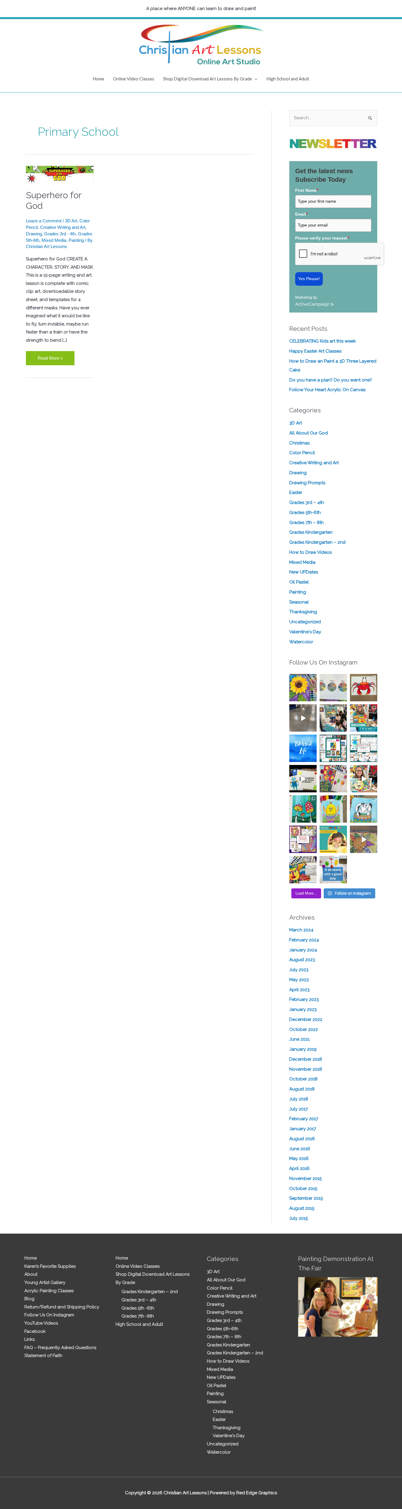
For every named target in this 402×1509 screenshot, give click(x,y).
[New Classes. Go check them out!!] (363, 778)
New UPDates (303, 572)
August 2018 (302, 1089)
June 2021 (299, 1039)
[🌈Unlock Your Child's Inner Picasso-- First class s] (333, 839)
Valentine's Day (305, 631)
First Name (306, 190)
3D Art (71, 220)
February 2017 (303, 1118)
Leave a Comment (44, 220)
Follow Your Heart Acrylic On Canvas (327, 389)
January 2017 (302, 1128)
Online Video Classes (133, 78)
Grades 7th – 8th (306, 522)
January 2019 (303, 1049)
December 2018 (305, 1059)
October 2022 (303, 1029)
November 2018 (305, 1069)
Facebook (35, 1331)
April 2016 (299, 1168)
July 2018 (298, 1099)
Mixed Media (53, 240)
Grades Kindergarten (311, 532)
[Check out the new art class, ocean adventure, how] (363, 687)
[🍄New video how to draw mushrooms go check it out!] (303, 809)
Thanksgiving (303, 611)
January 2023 (303, 1009)
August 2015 (301, 1208)
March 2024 (301, 930)
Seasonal (299, 602)
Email (301, 214)
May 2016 (299, 1158)
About (30, 1274)
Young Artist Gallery (44, 1282)
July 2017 (298, 1109)
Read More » (50, 356)
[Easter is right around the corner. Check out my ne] (363, 809)
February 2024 (304, 940)
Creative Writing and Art (62, 227)
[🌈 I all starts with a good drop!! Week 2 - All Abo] (333, 869)
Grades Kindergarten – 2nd (317, 542)
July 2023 (298, 969)
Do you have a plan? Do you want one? (330, 380)
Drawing (34, 233)
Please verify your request (322, 238)
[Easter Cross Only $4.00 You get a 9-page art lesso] (303, 839)
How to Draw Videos (310, 552)
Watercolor (301, 641)
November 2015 (305, 1178)
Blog (29, 1298)
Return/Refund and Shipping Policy (61, 1307)
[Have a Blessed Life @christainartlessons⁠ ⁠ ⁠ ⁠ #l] (303, 748)
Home (98, 78)
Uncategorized (305, 621)
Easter (295, 492)
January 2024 (303, 950)
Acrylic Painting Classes (49, 1290)
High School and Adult (287, 78)
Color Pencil (302, 452)
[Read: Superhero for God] (60, 174)
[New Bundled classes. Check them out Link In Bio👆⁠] (363, 718)
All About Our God (308, 433)
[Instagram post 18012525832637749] (303, 718)
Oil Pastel (299, 582)
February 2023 (304, 999)
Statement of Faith (43, 1355)
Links (29, 1339)
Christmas (299, 443)
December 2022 (305, 1019)
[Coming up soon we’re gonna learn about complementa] (333, 687)
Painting (76, 240)
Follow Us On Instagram (49, 1315)
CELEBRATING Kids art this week (322, 341)
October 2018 (303, 1079)
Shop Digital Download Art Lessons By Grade (207, 78)
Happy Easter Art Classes (315, 351)
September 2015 (306, 1198)
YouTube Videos (41, 1323)
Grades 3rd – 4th (306, 502)
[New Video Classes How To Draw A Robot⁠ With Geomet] (363, 748)
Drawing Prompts (307, 482)
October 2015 (303, 1188)
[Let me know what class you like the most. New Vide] (333, 748)
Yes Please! (309, 278)
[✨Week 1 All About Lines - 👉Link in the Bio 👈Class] (303, 869)
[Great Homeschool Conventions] (333, 718)
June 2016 (299, 1148)
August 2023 (302, 959)
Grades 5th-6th (305, 512)
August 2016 (302, 1138)
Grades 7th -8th (138, 1316)
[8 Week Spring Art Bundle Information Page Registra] (363, 839)
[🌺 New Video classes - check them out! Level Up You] (333, 778)
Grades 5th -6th (138, 1308)
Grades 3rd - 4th (60, 233)
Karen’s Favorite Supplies (50, 1266)
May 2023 (299, 979)
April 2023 (299, 989)
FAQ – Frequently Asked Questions (60, 1347)
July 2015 (298, 1218)
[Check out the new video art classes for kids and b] (303, 778)
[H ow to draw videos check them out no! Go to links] (333, 809)
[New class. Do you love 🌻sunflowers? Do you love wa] (303, 687)
